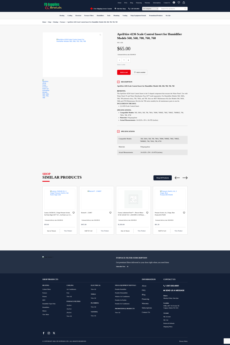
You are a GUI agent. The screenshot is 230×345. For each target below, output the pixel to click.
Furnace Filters (89, 15)
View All (69, 296)
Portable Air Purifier (120, 300)
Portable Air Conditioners (122, 303)
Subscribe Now (120, 266)
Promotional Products (156, 15)
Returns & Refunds (168, 323)
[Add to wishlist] (73, 213)
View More (45, 314)
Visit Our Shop (121, 8)
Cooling (69, 15)
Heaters (44, 296)
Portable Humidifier (120, 289)
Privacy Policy (183, 341)
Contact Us (167, 3)
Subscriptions (157, 3)
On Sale (168, 15)
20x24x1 (69, 312)
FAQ (125, 3)
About (119, 3)
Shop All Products (162, 178)
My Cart (165, 320)
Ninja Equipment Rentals (138, 15)
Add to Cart (88, 231)
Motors (44, 311)
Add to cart (124, 72)
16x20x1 (69, 305)
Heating (62, 15)
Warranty (147, 3)
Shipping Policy (167, 326)
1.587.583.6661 (134, 8)
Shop (49, 22)
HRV (43, 300)
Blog (131, 3)
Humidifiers (100, 15)
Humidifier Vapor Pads (48, 303)
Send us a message (174, 290)
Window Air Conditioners (122, 296)
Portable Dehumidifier (121, 293)
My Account (167, 316)
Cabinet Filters (46, 289)
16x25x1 (69, 309)
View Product (68, 231)
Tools (108, 15)
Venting (125, 15)
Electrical (78, 15)
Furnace (62, 22)
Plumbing (116, 15)
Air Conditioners (71, 289)
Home (44, 22)
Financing (139, 3)
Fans (68, 293)
